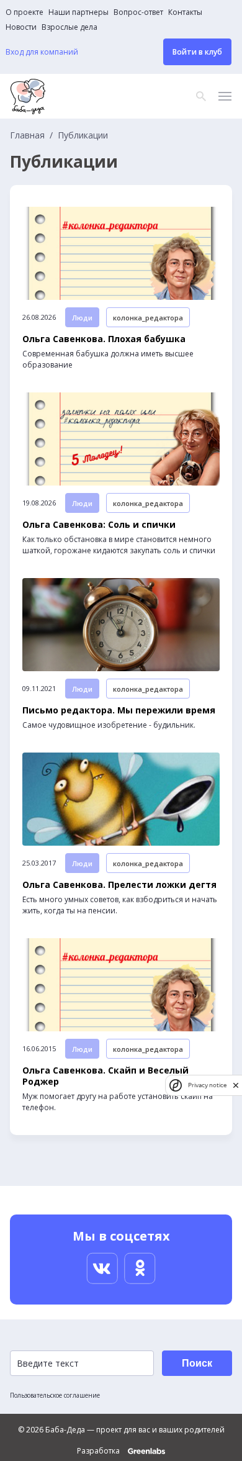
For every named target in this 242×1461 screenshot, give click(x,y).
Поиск (197, 1363)
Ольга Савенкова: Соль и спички (99, 524)
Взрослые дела (69, 27)
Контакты (185, 12)
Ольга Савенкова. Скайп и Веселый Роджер (105, 1076)
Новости (21, 27)
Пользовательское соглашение (55, 1395)
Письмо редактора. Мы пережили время (118, 710)
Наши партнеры (78, 12)
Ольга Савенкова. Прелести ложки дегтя (119, 884)
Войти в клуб (197, 52)
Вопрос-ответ (138, 12)
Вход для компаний (42, 52)
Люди (82, 317)
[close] (235, 1085)
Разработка (99, 1451)
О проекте (24, 12)
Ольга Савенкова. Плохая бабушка (104, 339)
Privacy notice (207, 1085)
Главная (27, 135)
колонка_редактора (148, 317)
